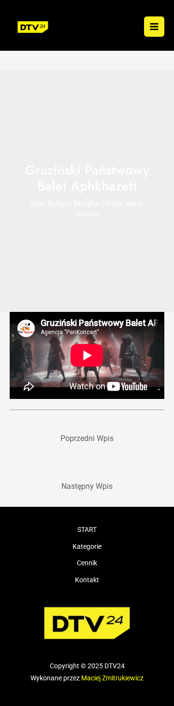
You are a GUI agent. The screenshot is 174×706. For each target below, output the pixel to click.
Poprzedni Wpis (87, 438)
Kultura (59, 203)
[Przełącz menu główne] (154, 26)
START (87, 529)
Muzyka (86, 203)
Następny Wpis (87, 486)
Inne (37, 203)
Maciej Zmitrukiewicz (112, 678)
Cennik (87, 563)
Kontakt (87, 580)
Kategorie (87, 546)
